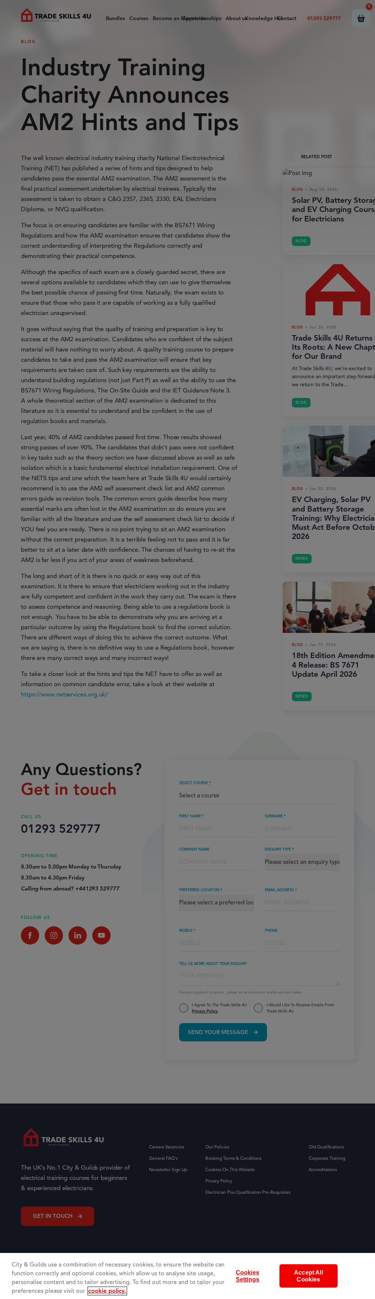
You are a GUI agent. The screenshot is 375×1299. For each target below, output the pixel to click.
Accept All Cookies (308, 1276)
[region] (187, 1276)
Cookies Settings (247, 1276)
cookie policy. (107, 1291)
